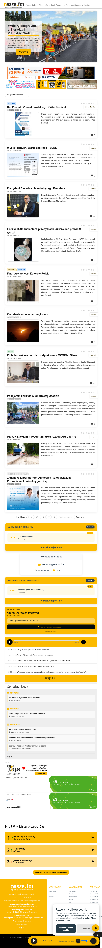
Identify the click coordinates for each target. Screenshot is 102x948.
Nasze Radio (31, 5)
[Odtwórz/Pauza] (34, 941)
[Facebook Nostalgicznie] (21, 927)
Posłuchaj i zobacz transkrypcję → (51, 627)
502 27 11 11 (42, 570)
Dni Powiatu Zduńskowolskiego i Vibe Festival (36, 107)
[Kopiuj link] (91, 103)
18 (54, 517)
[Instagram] (23, 927)
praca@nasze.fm (24, 921)
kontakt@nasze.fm (53, 564)
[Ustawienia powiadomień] (95, 928)
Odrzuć (86, 928)
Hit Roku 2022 (94, 902)
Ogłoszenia (78, 5)
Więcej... (51, 678)
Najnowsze (72, 891)
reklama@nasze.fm (30, 906)
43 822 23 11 (18, 901)
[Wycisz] (78, 941)
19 (94, 216)
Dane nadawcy (21, 924)
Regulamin (25, 937)
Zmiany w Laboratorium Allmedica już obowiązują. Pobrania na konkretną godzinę (39, 479)
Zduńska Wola (73, 897)
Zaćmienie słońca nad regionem (27, 314)
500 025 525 (20, 918)
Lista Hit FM (93, 891)
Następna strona (65, 517)
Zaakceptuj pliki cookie (66, 928)
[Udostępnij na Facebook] (81, 103)
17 (49, 517)
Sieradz (71, 894)
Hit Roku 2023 (94, 899)
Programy (60, 5)
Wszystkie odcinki (51, 631)
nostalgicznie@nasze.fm (34, 918)
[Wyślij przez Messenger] (84, 103)
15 (37, 517)
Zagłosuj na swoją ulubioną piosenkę (51, 872)
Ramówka (70, 5)
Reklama (51, 897)
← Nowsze (22, 517)
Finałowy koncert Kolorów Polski (28, 273)
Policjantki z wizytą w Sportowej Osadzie (33, 396)
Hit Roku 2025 (94, 894)
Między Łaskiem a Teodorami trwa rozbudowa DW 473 (41, 436)
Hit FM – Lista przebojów (24, 826)
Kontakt (87, 5)
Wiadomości (44, 5)
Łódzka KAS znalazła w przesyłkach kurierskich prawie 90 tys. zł (44, 230)
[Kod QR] (94, 103)
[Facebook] (20, 927)
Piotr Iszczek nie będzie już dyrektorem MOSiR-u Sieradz (43, 355)
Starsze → (80, 517)
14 (94, 383)
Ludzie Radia (52, 891)
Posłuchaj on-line (52, 547)
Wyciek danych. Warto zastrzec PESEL (32, 148)
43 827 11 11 (62, 570)
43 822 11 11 (17, 906)
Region (71, 899)
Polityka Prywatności (11, 937)
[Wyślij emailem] (89, 103)
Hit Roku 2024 (94, 897)
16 (43, 517)
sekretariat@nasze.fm (32, 901)
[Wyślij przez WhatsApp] (86, 103)
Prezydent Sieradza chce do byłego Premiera (36, 188)
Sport (53, 5)
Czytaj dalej (23, 52)
